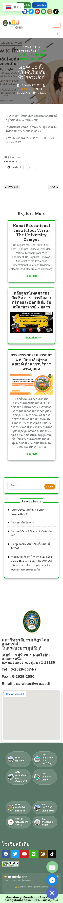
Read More (31, 275)
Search (50, 486)
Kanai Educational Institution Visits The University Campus (31, 232)
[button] (57, 34)
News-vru (27, 89)
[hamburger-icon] (56, 25)
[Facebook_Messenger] (52, 880)
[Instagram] (49, 11)
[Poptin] (52, 867)
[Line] (43, 11)
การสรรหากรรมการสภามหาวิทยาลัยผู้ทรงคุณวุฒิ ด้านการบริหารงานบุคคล (31, 361)
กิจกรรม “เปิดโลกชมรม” (24, 522)
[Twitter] (31, 11)
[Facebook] (25, 11)
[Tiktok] (56, 11)
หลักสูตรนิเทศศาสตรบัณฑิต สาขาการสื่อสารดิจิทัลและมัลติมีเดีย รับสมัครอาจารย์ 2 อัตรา (31, 300)
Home (27, 46)
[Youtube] (37, 11)
